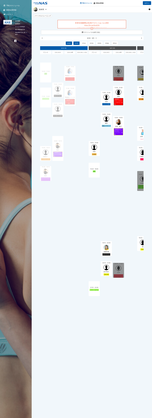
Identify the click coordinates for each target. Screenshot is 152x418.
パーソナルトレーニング (42, 16)
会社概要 (17, 21)
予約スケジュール (87, 3)
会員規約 (17, 24)
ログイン (147, 3)
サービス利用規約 (20, 26)
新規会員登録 (100, 3)
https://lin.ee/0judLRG (91, 25)
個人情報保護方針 (20, 29)
